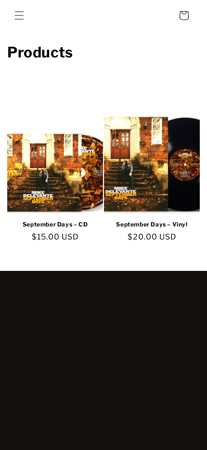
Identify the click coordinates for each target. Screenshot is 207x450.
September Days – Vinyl (151, 224)
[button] (19, 15)
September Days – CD (55, 224)
